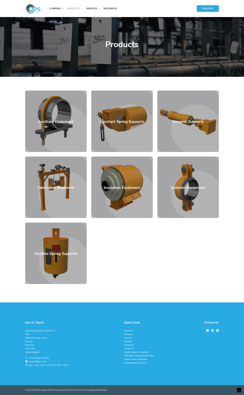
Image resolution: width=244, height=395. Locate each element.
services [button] (91, 8)
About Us (128, 330)
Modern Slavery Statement (136, 352)
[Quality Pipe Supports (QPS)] (33, 8)
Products (73, 8)
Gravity (104, 390)
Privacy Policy (73, 390)
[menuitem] (56, 8)
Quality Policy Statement (135, 359)
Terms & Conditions (87, 390)
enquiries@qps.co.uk (37, 361)
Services (128, 338)
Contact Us (129, 348)
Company (128, 334)
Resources (110, 8)
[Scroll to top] (239, 390)
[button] (207, 331)
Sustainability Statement (135, 362)
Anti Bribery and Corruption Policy (139, 355)
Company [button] (55, 8)
